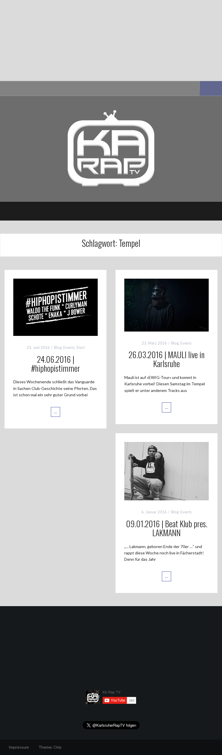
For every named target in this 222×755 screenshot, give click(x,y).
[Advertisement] (111, 40)
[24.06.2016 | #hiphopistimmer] (55, 306)
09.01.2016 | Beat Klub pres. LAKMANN (166, 528)
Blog (58, 347)
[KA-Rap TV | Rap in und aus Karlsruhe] (111, 148)
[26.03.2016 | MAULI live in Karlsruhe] (166, 304)
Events (69, 347)
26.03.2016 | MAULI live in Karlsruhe (167, 359)
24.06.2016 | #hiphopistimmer (55, 363)
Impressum (19, 747)
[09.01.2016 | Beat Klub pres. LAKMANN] (166, 470)
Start (80, 347)
